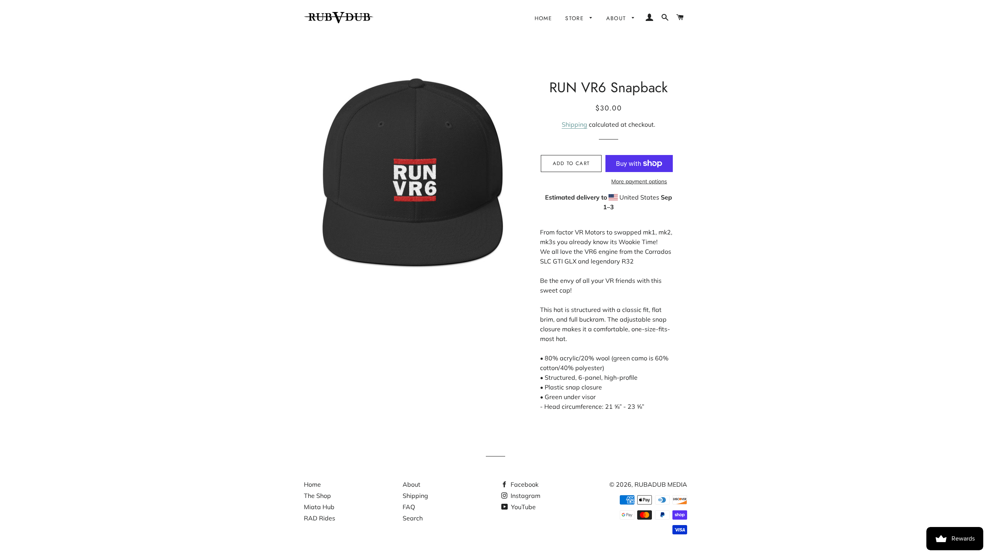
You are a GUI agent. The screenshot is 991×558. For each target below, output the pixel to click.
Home (543, 18)
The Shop (317, 495)
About (617, 18)
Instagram (524, 495)
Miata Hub (319, 507)
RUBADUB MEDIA (660, 484)
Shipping (574, 124)
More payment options (639, 181)
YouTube (522, 507)
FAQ (409, 507)
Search (413, 518)
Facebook (523, 484)
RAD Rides (319, 518)
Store (575, 18)
